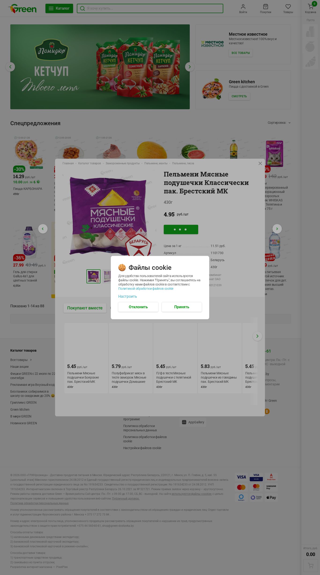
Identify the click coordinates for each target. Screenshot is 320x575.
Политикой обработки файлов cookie (145, 288)
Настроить (127, 296)
